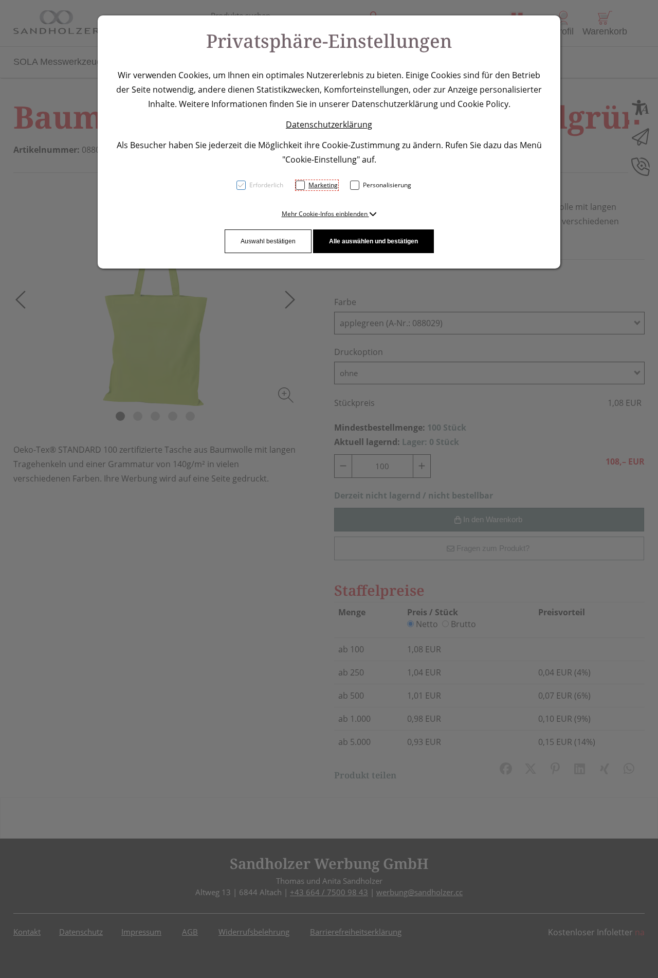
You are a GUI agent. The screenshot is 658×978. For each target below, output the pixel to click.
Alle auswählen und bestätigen (373, 241)
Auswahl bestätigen (268, 241)
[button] (329, 213)
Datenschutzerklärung (329, 124)
